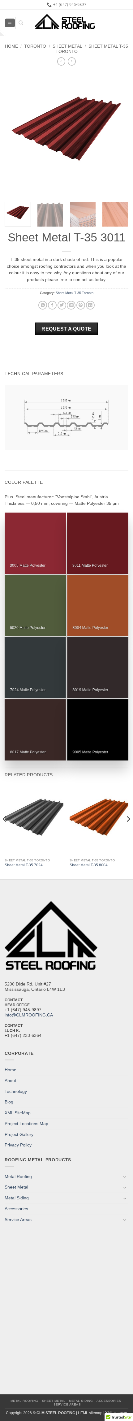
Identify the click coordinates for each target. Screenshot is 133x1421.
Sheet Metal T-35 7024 (24, 865)
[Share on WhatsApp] (42, 305)
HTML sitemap (90, 1413)
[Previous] (14, 133)
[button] (10, 23)
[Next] (118, 133)
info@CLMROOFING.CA (29, 1015)
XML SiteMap (18, 1113)
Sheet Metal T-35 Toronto (74, 293)
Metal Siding (17, 1198)
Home (11, 46)
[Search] (19, 23)
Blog (9, 1102)
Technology (16, 1091)
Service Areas (18, 1219)
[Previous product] (72, 61)
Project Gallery (19, 1134)
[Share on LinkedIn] (90, 305)
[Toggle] (124, 1176)
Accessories (16, 1209)
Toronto (35, 46)
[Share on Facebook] (52, 305)
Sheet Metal (67, 46)
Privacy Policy (18, 1145)
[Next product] (61, 61)
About (10, 1080)
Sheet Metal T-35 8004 (89, 865)
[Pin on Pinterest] (80, 305)
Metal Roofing (18, 1176)
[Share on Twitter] (62, 305)
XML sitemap (116, 1413)
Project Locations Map (26, 1123)
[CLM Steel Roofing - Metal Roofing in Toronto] (76, 23)
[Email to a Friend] (71, 305)
